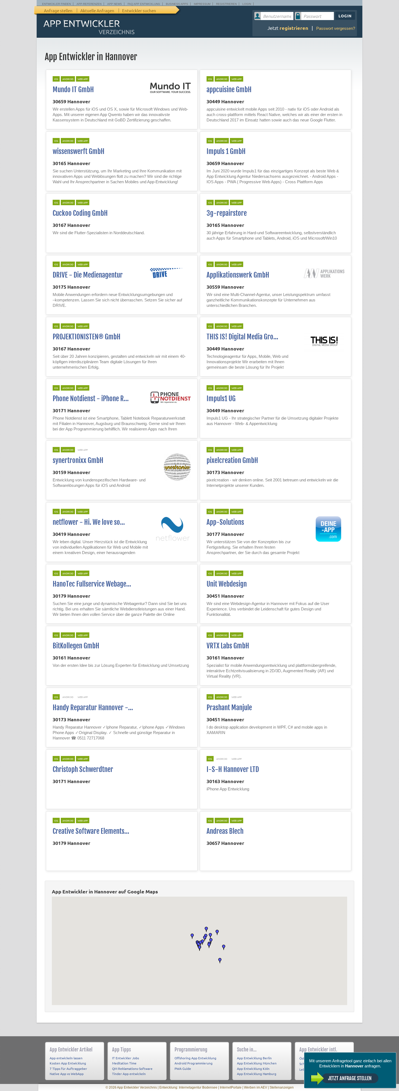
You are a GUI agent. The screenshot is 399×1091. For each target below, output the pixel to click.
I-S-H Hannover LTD (233, 769)
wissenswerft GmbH (78, 151)
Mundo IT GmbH (73, 89)
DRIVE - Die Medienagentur (88, 275)
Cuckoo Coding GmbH (80, 213)
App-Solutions (225, 522)
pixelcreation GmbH (232, 460)
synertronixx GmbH (78, 460)
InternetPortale (231, 1087)
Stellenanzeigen (282, 1087)
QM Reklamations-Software (132, 1068)
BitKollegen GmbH (76, 646)
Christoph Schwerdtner (83, 769)
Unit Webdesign (227, 584)
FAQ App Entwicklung (144, 3)
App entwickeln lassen (66, 1058)
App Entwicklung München (257, 1063)
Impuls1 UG (221, 398)
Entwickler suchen (139, 10)
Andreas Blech (225, 831)
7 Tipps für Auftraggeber (68, 1068)
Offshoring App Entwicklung (195, 1058)
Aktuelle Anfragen (97, 10)
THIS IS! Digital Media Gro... (242, 337)
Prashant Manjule (229, 707)
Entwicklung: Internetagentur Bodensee (188, 1087)
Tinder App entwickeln (129, 1073)
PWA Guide (183, 1068)
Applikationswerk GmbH (238, 275)
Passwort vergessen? (335, 28)
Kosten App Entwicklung (68, 1063)
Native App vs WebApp (67, 1073)
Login (246, 3)
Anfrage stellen (58, 10)
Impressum (202, 3)
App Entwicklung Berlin (254, 1058)
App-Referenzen (89, 3)
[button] (219, 960)
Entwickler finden (56, 3)
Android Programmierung (194, 1063)
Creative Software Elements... (91, 831)
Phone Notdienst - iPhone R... (91, 398)
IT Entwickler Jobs (125, 1058)
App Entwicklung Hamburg (256, 1073)
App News (114, 3)
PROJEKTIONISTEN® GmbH (87, 337)
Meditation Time (124, 1063)
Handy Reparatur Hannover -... (93, 707)
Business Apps (177, 3)
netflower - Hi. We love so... (89, 522)
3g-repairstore (227, 213)
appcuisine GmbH (229, 89)
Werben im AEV (255, 1087)
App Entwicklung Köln (253, 1068)
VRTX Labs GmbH (228, 646)
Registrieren (226, 3)
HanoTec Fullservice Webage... (92, 584)
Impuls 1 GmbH (226, 151)
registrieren (294, 28)
